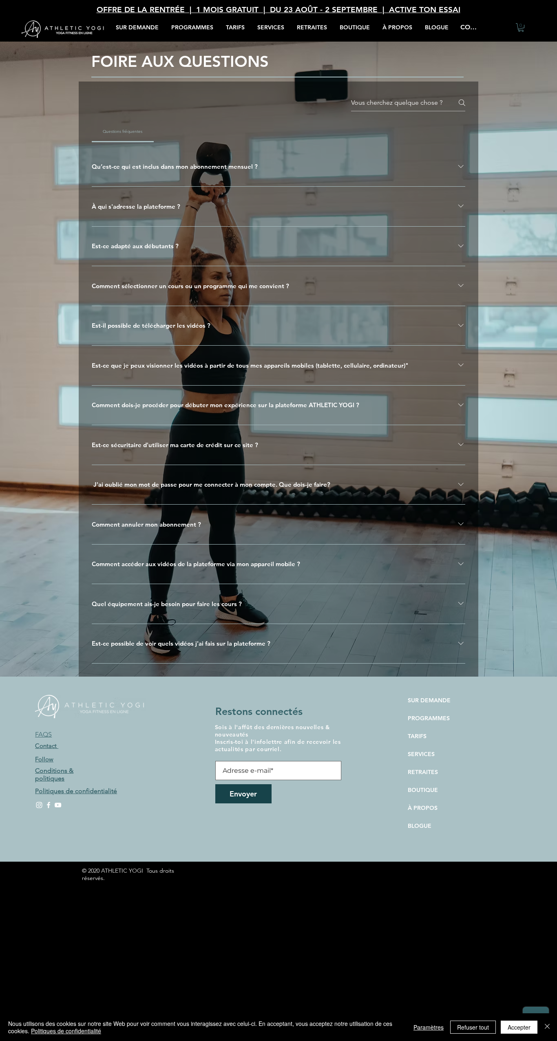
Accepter (519, 1027)
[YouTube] (58, 805)
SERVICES (421, 754)
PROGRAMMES (429, 718)
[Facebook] (48, 805)
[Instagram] (39, 805)
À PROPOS (423, 808)
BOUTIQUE (423, 790)
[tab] (123, 131)
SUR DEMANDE (429, 700)
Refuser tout (473, 1027)
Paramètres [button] (428, 1027)
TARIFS (417, 736)
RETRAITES (423, 772)
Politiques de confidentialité (66, 1031)
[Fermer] (547, 1027)
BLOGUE (419, 825)
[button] (270, 27)
